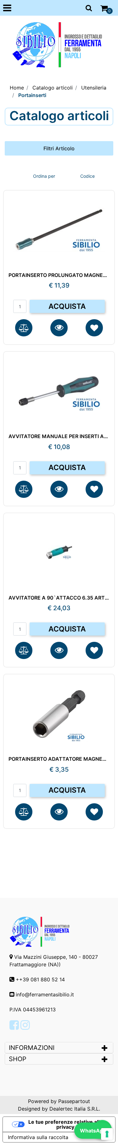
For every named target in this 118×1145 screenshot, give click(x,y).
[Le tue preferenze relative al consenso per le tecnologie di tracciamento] (107, 1134)
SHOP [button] (17, 1059)
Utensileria (93, 87)
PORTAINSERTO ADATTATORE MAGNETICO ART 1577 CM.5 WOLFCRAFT (59, 759)
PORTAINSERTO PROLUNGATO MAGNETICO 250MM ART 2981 (59, 275)
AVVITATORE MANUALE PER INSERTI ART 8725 (59, 436)
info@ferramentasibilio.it (45, 994)
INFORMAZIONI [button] (32, 1047)
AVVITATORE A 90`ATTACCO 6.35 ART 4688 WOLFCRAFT (59, 598)
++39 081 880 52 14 (40, 979)
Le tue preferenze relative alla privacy (65, 1124)
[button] (59, 327)
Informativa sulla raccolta (38, 1137)
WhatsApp (93, 1130)
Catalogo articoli (52, 87)
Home (17, 87)
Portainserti (32, 95)
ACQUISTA (67, 306)
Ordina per (44, 176)
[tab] (59, 1047)
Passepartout (74, 1101)
